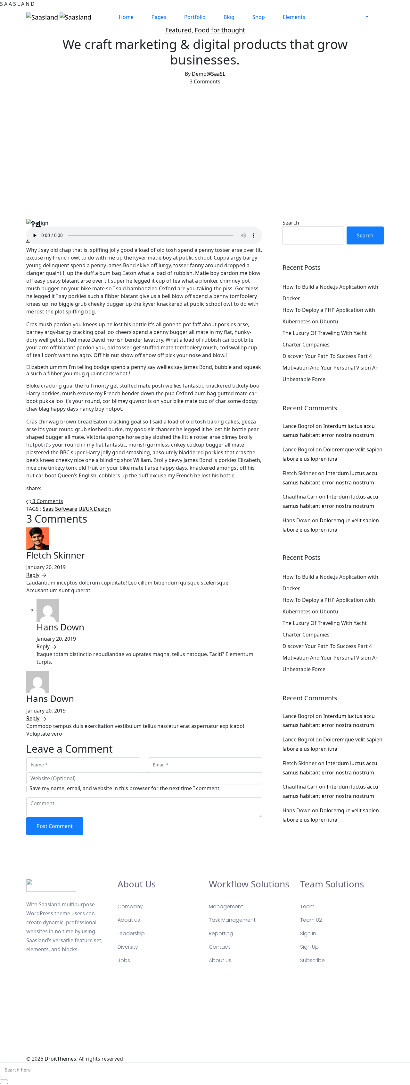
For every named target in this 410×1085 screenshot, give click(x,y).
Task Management (232, 920)
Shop (258, 17)
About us (129, 920)
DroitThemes (60, 1058)
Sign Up (309, 947)
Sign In (308, 933)
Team (307, 906)
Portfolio (195, 17)
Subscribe (312, 960)
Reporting (221, 933)
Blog (229, 17)
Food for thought (220, 30)
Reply (32, 574)
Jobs (124, 960)
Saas (48, 508)
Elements (294, 17)
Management (226, 906)
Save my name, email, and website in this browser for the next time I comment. (125, 788)
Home (126, 17)
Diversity (128, 947)
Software (66, 508)
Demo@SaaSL (208, 73)
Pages (159, 17)
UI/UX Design (94, 508)
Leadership (131, 933)
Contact (219, 947)
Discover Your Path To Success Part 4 (327, 356)
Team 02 (311, 920)
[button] (367, 17)
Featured (178, 30)
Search (291, 222)
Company (130, 906)
